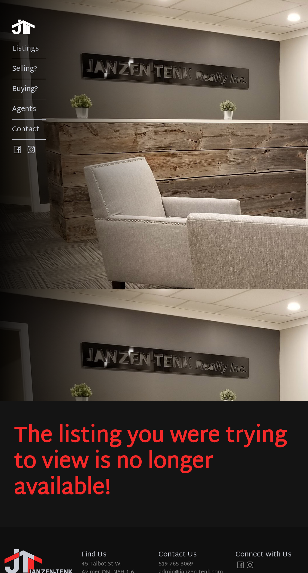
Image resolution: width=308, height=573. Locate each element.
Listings (25, 48)
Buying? (25, 89)
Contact (25, 129)
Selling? (24, 69)
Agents (24, 109)
